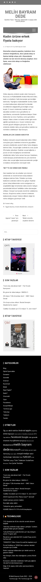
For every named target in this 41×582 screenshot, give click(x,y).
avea (5, 434)
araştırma (34, 431)
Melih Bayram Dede (20, 14)
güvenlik (34, 437)
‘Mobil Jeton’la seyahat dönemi (28, 218)
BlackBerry (25, 434)
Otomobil (6, 396)
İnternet (6, 381)
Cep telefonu (7, 437)
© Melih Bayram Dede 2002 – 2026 (20, 576)
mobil (22, 450)
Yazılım (5, 418)
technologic (7, 457)
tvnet (32, 457)
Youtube (20, 463)
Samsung (6, 454)
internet (6, 441)
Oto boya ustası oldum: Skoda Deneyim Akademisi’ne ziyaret (16, 490)
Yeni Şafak (12, 463)
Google (24, 437)
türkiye (12, 460)
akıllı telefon (13, 431)
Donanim (6, 374)
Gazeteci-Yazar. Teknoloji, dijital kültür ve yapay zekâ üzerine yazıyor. (20, 20)
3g (4, 430)
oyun (34, 450)
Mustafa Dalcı (23, 207)
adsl (7, 431)
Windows (5, 463)
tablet (31, 454)
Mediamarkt (30, 441)
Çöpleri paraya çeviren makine (13, 500)
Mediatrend (8, 445)
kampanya (22, 441)
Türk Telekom (19, 460)
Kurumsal (6, 384)
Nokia (26, 450)
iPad (11, 441)
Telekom (6, 415)
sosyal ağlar (13, 454)
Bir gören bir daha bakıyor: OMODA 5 (15, 292)
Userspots (30, 207)
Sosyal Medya (8, 406)
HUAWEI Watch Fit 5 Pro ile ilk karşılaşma (17, 509)
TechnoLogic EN (26, 579)
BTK (35, 434)
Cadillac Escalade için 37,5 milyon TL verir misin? (20, 309)
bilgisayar (11, 434)
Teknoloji (6, 412)
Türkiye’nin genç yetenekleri (12, 506)
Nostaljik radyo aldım (10, 503)
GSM (30, 437)
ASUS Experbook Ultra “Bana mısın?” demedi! (18, 497)
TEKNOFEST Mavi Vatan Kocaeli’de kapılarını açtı (20, 542)
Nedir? (5, 393)
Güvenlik (6, 378)
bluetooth (31, 434)
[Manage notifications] (36, 577)
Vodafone (30, 460)
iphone (16, 440)
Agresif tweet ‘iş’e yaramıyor (12, 218)
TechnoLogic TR (14, 579)
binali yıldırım (18, 434)
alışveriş (12, 207)
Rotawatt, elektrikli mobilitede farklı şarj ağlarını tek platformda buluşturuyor (19, 562)
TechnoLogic (7, 409)
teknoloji (15, 457)
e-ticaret (17, 207)
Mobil (5, 387)
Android (21, 430)
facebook (16, 437)
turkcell (27, 457)
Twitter (6, 460)
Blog (12, 203)
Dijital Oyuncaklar (9, 371)
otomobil (31, 450)
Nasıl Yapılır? (7, 390)
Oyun (5, 399)
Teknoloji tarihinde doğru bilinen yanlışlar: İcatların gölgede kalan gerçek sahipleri (20, 528)
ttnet (21, 457)
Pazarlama (7, 403)
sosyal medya (23, 453)
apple (28, 430)
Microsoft (15, 449)
